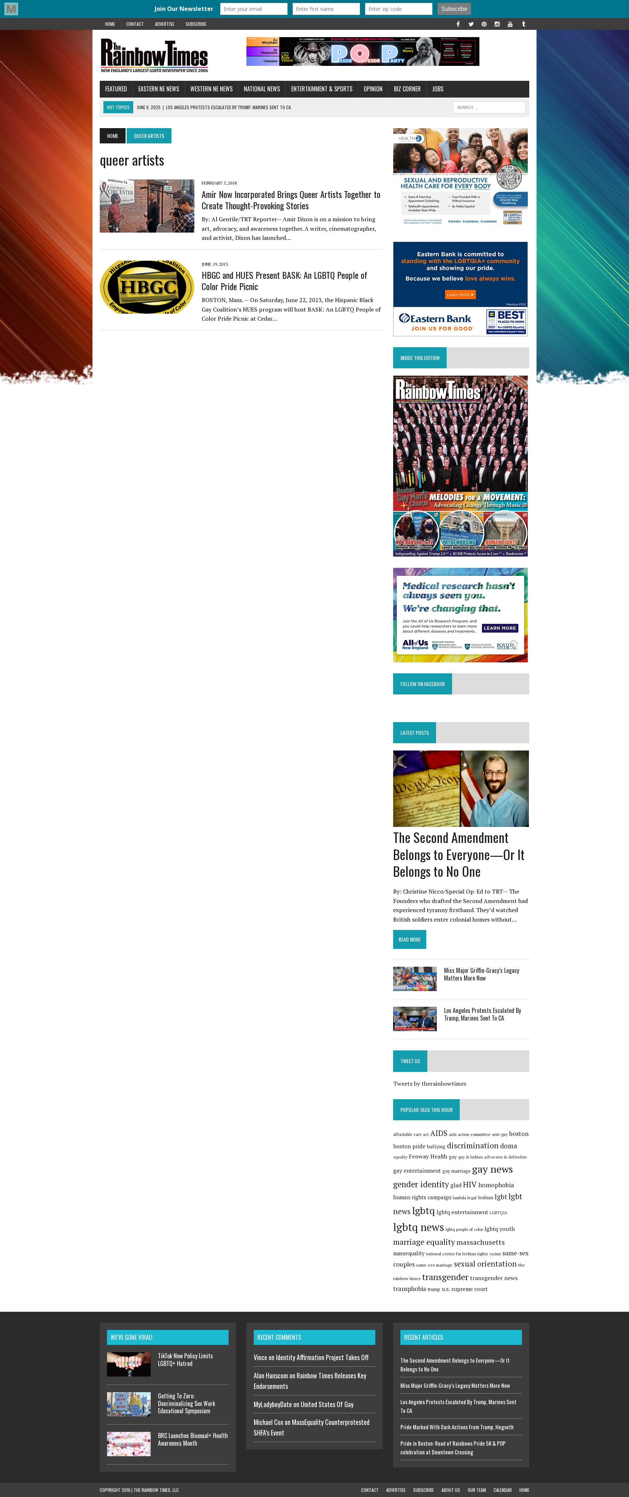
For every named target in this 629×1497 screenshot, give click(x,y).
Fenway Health (428, 1156)
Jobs (437, 88)
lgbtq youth (499, 1228)
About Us (451, 1490)
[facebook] (458, 23)
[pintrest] (484, 23)
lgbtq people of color (464, 1229)
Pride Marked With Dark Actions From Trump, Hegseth (457, 1427)
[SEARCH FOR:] (489, 106)
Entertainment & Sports (321, 88)
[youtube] (510, 23)
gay (453, 1156)
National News (262, 88)
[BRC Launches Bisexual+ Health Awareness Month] (129, 1452)
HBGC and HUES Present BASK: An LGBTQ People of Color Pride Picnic (284, 280)
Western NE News (211, 88)
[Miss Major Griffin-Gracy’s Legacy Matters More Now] (415, 986)
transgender (445, 1277)
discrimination (473, 1145)
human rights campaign (422, 1197)
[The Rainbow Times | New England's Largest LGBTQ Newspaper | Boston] (168, 55)
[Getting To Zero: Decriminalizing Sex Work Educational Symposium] (129, 1412)
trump (434, 1289)
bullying (436, 1146)
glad (456, 1185)
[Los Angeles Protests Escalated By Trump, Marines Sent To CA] (415, 1026)
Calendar (503, 1490)
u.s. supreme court (465, 1288)
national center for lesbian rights (457, 1253)
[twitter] (471, 23)
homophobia (496, 1185)
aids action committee (470, 1134)
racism (495, 1253)
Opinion (373, 88)
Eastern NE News (158, 88)
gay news (492, 1169)
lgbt (501, 1196)
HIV (470, 1184)
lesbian (485, 1197)
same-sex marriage (434, 1265)
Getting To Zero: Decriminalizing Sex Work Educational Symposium (186, 1403)
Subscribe (196, 24)
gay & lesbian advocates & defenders (492, 1157)
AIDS (438, 1133)
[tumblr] (523, 23)
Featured (116, 88)
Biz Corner (407, 88)
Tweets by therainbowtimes (429, 1084)
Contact (135, 24)
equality (400, 1157)
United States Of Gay (327, 1404)
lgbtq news (418, 1227)
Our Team (477, 1490)
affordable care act (411, 1134)
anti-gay (500, 1134)
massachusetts (480, 1242)
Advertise (164, 24)
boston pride (409, 1146)
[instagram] (497, 23)
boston (519, 1133)
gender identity (421, 1184)
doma (508, 1145)
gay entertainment (417, 1170)
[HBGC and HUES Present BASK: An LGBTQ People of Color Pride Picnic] (147, 309)
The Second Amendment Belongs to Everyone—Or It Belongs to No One (459, 854)
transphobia (409, 1289)
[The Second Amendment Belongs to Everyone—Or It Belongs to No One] (461, 822)
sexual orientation (485, 1264)
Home (110, 24)
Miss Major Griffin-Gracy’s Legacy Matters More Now (481, 974)
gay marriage (456, 1171)
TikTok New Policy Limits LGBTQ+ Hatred (185, 1359)
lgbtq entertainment (462, 1212)
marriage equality (424, 1242)
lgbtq (423, 1210)
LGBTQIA (498, 1212)
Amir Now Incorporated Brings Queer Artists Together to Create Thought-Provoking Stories (291, 199)
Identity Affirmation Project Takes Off (322, 1357)
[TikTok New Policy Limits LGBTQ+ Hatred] (129, 1372)
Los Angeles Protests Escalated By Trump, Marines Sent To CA (482, 1014)
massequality (408, 1253)
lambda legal (464, 1197)
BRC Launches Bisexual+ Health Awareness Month (193, 1439)
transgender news (494, 1278)
